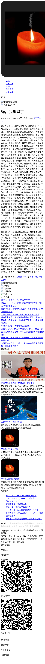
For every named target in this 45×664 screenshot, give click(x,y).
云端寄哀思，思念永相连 (11, 422)
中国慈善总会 (28, 523)
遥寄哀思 (9, 89)
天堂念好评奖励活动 (9, 449)
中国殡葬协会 (15, 523)
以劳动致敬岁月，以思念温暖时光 (20, 498)
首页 (8, 81)
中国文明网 (34, 526)
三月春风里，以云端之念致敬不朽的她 (22, 510)
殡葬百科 (9, 86)
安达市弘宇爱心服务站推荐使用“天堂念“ (18, 383)
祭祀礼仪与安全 (12, 501)
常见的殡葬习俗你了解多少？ (18, 507)
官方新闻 (9, 84)
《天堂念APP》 (21, 277)
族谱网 (15, 526)
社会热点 (9, 92)
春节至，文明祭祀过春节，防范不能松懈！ (24, 519)
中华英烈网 (23, 526)
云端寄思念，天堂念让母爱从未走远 (21, 496)
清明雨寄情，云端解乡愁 (16, 504)
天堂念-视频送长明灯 (10, 479)
